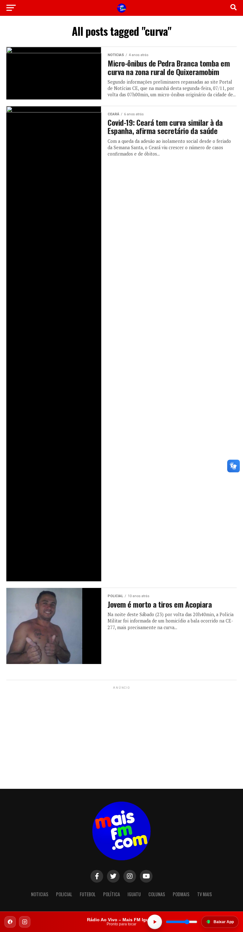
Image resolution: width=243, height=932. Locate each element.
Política (111, 894)
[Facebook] (10, 922)
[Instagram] (24, 922)
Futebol (88, 894)
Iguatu (134, 894)
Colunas (156, 894)
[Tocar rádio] (154, 922)
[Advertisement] (121, 730)
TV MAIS (204, 894)
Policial (64, 894)
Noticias (39, 894)
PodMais (181, 894)
